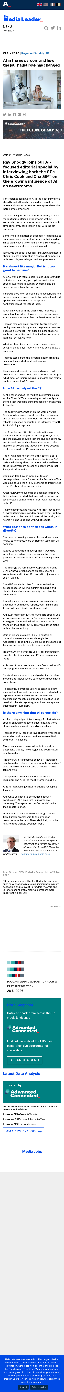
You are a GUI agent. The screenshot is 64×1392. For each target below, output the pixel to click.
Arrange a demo (24, 1060)
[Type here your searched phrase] (46, 28)
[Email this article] (19, 114)
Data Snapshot (20, 1005)
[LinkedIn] (59, 28)
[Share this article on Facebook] (14, 114)
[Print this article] (24, 114)
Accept (23, 1387)
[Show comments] (47, 53)
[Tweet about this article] (4, 114)
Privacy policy (39, 1387)
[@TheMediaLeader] (53, 28)
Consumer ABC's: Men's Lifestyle (19, 1124)
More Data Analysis (21, 1131)
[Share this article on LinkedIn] (9, 114)
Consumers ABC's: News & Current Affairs (24, 1119)
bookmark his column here (35, 854)
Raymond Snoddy (32, 53)
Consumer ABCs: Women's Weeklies (21, 1114)
